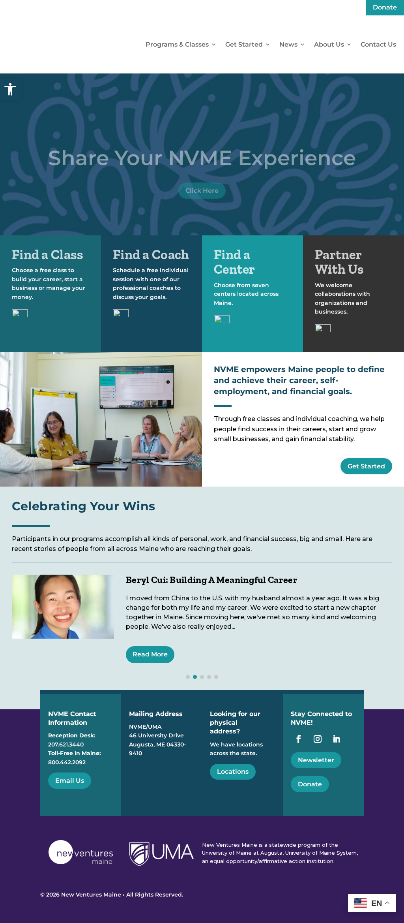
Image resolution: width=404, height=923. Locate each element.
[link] (10, 89)
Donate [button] (310, 784)
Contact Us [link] (378, 44)
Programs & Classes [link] (177, 44)
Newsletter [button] (316, 760)
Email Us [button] (69, 780)
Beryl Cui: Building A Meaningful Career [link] (211, 579)
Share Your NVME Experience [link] (202, 154)
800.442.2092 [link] (67, 762)
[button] (188, 677)
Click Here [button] (202, 187)
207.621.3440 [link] (66, 744)
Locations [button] (233, 771)
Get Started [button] (366, 466)
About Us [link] (329, 44)
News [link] (288, 44)
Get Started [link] (244, 44)
